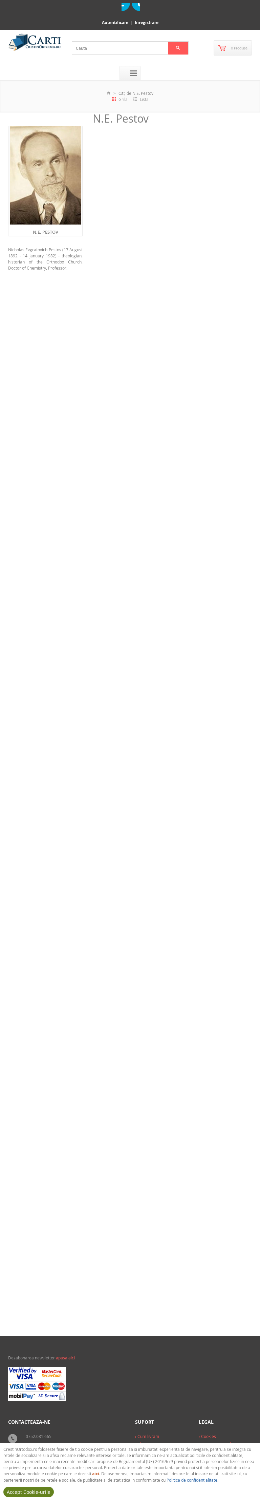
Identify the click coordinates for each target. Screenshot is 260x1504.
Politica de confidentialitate (192, 1480)
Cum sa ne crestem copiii (122, 1200)
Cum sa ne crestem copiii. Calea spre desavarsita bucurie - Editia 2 (129, 963)
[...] (146, 321)
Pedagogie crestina (130, 578)
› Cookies (207, 1436)
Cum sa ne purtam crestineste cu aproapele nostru (127, 486)
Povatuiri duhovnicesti (132, 342)
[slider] (110, 335)
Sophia (158, 354)
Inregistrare (146, 22)
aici (95, 1474)
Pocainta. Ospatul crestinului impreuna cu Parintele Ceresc (127, 723)
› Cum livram (147, 1436)
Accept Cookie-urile (28, 1492)
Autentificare (115, 22)
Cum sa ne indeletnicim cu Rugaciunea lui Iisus (123, 249)
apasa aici (65, 1357)
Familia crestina (127, 1057)
